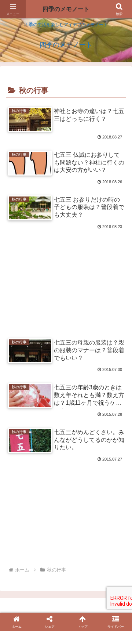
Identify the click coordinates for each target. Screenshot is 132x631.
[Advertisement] (66, 275)
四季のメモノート (66, 9)
